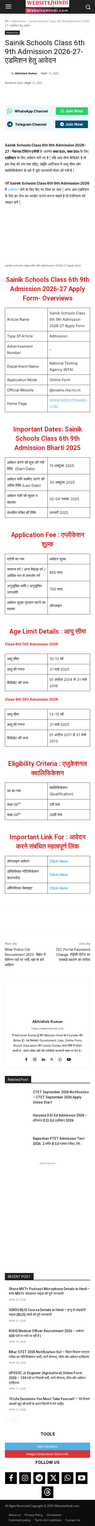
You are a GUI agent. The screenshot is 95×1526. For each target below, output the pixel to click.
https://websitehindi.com (47, 1028)
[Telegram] (39, 1478)
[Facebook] (36, 93)
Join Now (74, 111)
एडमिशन (13, 189)
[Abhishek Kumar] (8, 73)
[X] (47, 93)
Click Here (58, 861)
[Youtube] (69, 1058)
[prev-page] (8, 1418)
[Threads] (47, 1492)
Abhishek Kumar (26, 73)
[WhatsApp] (25, 93)
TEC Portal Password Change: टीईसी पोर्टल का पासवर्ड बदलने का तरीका (73, 954)
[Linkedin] (43, 1058)
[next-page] (16, 1418)
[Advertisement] (47, 1213)
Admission (19, 21)
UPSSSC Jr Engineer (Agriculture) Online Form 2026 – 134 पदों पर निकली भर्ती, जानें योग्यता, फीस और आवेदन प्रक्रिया (47, 1377)
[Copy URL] (59, 93)
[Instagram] (35, 1058)
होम (7, 21)
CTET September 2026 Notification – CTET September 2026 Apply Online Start (61, 1097)
